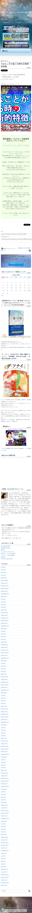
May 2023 (3, 668)
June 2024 (3, 634)
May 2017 (3, 861)
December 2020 (4, 746)
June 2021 (3, 730)
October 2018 (4, 816)
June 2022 (3, 698)
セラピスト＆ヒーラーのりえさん (13, 152)
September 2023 (5, 658)
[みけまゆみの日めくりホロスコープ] (16, 8)
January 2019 (4, 807)
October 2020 (4, 751)
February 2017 (4, 869)
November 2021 (4, 717)
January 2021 (4, 743)
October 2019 (4, 783)
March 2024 (3, 642)
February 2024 (4, 644)
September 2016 (5, 882)
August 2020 (4, 757)
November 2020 (4, 749)
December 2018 (4, 810)
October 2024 (4, 623)
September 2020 (5, 754)
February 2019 (4, 805)
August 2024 (4, 628)
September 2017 (5, 850)
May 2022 (3, 700)
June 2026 (3, 569)
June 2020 (3, 762)
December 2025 (4, 585)
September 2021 (5, 722)
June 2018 (3, 826)
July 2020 (3, 759)
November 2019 (4, 781)
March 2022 (3, 706)
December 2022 (4, 682)
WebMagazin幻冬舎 (5, 548)
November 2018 (4, 813)
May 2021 (3, 733)
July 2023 (3, 663)
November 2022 (4, 684)
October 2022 (4, 687)
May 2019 (3, 797)
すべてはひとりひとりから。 (8, 551)
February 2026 (4, 580)
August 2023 (4, 660)
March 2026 (3, 578)
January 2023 (4, 679)
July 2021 (3, 727)
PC (23, 910)
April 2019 (3, 799)
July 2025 (3, 599)
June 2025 (3, 602)
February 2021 (4, 741)
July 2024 (3, 631)
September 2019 (5, 786)
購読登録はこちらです (16, 263)
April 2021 (3, 735)
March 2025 (3, 610)
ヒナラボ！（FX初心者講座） (8, 555)
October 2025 (4, 591)
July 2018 (3, 824)
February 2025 (4, 612)
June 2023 (3, 666)
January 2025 (4, 615)
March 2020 (3, 770)
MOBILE (11, 910)
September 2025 (5, 593)
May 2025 (3, 604)
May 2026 (3, 572)
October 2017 (4, 848)
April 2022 (3, 703)
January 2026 (4, 583)
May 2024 (3, 636)
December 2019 (4, 778)
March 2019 (3, 802)
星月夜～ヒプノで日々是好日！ (8, 553)
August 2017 (4, 853)
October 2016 (4, 880)
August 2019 (4, 789)
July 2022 (3, 695)
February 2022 (4, 709)
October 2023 (4, 655)
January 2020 (4, 775)
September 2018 (5, 818)
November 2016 (4, 877)
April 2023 (3, 671)
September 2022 (5, 690)
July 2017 (3, 856)
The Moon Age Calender (6, 558)
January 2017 (4, 872)
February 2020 (4, 773)
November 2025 (4, 588)
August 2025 (4, 596)
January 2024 (4, 647)
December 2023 (4, 650)
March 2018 (3, 834)
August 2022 (4, 692)
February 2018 (4, 837)
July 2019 (3, 791)
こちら (12, 538)
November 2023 (4, 652)
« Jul (2, 295)
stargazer (3, 557)
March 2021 (3, 738)
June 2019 (3, 794)
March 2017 (3, 866)
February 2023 (4, 676)
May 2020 (3, 765)
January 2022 (4, 711)
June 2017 (3, 858)
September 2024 (5, 626)
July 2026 (3, 567)
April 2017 (3, 864)
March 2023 (3, 674)
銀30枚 (2, 549)
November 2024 (4, 620)
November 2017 (4, 845)
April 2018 (3, 831)
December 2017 (4, 842)
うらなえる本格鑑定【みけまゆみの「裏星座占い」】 (14, 448)
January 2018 (4, 840)
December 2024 (4, 618)
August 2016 (4, 885)
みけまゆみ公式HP (5, 546)
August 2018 (4, 821)
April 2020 (3, 767)
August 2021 (4, 725)
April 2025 (3, 607)
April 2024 (3, 639)
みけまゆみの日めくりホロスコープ (18, 907)
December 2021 (4, 714)
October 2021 (4, 719)
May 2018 (3, 829)
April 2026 (3, 575)
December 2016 (4, 874)
